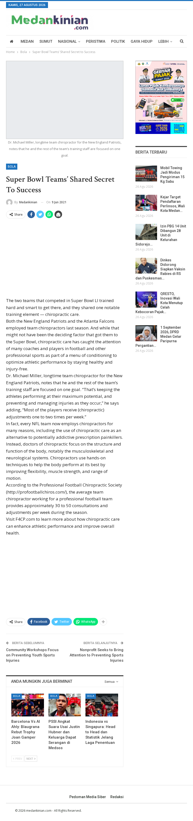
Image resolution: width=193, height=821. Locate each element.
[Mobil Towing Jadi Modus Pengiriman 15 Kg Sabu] (146, 174)
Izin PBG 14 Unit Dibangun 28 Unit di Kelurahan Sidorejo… (160, 235)
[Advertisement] (64, 260)
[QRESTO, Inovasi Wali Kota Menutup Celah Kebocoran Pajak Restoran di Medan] (146, 300)
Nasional (67, 41)
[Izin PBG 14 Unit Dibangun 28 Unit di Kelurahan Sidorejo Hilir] (146, 232)
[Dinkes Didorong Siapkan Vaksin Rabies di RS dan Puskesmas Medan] (146, 266)
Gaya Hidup (142, 41)
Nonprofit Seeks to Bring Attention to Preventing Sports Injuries (96, 655)
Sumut (45, 41)
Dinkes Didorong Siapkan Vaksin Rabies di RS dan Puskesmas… (160, 269)
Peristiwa (95, 41)
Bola (12, 166)
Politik (118, 41)
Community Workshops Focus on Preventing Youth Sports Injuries (32, 655)
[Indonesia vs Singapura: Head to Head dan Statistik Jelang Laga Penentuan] (101, 705)
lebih (163, 41)
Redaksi (117, 797)
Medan (27, 41)
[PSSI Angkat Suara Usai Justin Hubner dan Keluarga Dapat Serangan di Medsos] (65, 705)
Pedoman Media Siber (87, 797)
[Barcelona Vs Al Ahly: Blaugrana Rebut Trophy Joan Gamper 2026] (27, 705)
